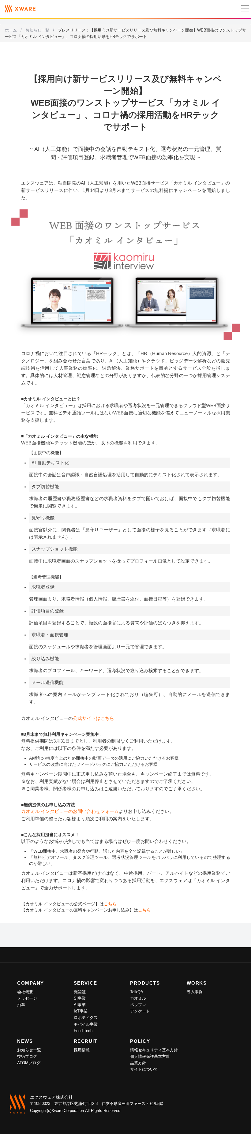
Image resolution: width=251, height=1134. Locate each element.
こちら (110, 903)
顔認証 (80, 992)
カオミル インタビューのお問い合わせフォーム (70, 811)
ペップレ (138, 1004)
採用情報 (82, 1050)
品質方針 (138, 1063)
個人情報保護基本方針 (150, 1056)
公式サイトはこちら (93, 718)
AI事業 (80, 1004)
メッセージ (27, 998)
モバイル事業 (86, 1024)
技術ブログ (27, 1056)
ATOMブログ (28, 1063)
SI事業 (80, 998)
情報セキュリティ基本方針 (154, 1050)
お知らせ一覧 (37, 30)
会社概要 (25, 992)
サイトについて (144, 1069)
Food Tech (83, 1030)
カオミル (138, 998)
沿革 (21, 1004)
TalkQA (136, 992)
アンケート (140, 1011)
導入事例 (195, 992)
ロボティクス (86, 1017)
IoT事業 (81, 1011)
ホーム (11, 30)
